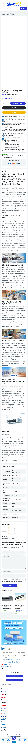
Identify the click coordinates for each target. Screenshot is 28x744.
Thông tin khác (7, 684)
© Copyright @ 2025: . (14, 734)
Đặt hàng (14, 112)
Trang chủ (3, 13)
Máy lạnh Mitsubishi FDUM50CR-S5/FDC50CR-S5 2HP (6, 607)
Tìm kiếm (23, 8)
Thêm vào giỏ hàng (18, 103)
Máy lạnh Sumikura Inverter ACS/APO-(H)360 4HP (19, 607)
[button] (14, 684)
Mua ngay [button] (14, 107)
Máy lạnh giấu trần (10, 13)
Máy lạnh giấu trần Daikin (20, 13)
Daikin (4, 94)
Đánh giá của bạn (6, 550)
